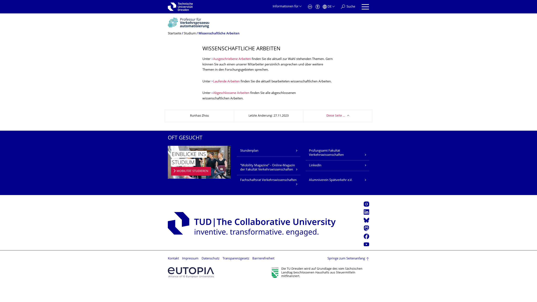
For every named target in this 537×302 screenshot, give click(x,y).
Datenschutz (210, 258)
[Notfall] (310, 7)
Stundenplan (249, 150)
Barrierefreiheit (263, 258)
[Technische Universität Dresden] (180, 6)
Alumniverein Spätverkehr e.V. (330, 180)
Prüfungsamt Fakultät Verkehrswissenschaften (326, 153)
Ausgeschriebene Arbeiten (232, 59)
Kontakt (173, 258)
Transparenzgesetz (236, 258)
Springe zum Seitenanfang (346, 258)
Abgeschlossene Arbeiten (231, 93)
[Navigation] (365, 7)
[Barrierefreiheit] (317, 7)
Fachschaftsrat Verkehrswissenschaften (268, 180)
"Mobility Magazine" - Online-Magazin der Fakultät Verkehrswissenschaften (267, 167)
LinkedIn (315, 165)
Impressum (190, 258)
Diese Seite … (335, 116)
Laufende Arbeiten (226, 81)
